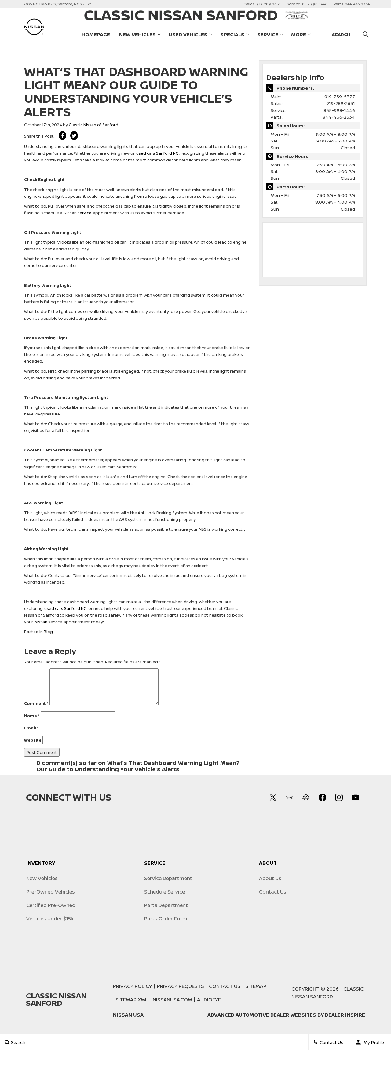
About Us (270, 878)
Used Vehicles (188, 34)
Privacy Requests (180, 986)
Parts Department (166, 905)
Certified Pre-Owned (50, 905)
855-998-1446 (339, 110)
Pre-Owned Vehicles (50, 891)
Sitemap (255, 986)
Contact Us (272, 891)
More (298, 35)
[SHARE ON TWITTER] (74, 135)
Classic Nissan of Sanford (93, 124)
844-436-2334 (339, 117)
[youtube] (355, 797)
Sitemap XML (131, 999)
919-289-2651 (340, 103)
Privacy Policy (132, 986)
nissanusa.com (172, 999)
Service (267, 34)
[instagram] (338, 797)
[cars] (289, 797)
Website (33, 740)
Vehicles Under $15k (50, 918)
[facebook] (322, 797)
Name (32, 715)
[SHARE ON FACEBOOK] (62, 135)
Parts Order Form (165, 918)
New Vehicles (137, 34)
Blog (48, 631)
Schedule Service (164, 891)
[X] (273, 797)
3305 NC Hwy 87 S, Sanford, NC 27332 (57, 3)
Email (31, 728)
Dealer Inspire (345, 1015)
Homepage (96, 34)
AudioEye (209, 999)
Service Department (168, 878)
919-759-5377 (339, 96)
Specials (232, 34)
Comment (36, 703)
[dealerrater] (305, 797)
